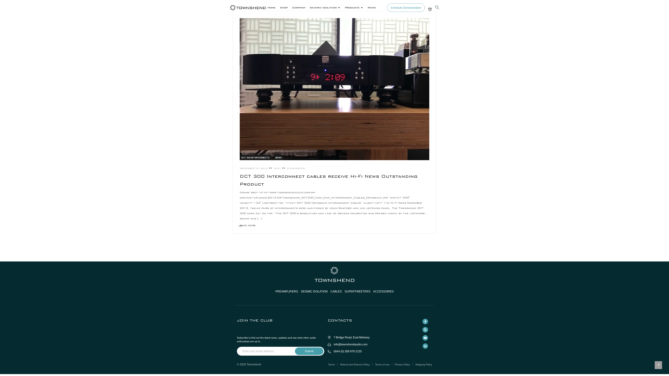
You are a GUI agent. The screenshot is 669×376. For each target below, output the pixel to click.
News (278, 157)
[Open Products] (361, 8)
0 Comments (296, 168)
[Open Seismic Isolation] (339, 8)
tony (277, 168)
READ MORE (248, 225)
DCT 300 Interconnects (255, 157)
